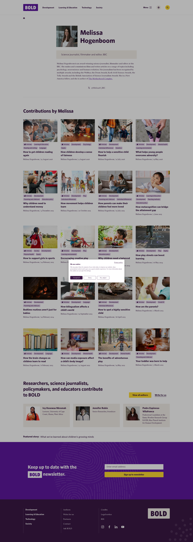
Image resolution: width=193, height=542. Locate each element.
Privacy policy (118, 262)
